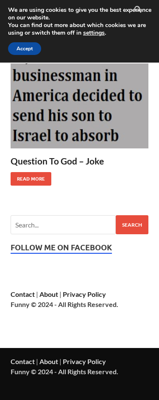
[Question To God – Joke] (79, 105)
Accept (25, 48)
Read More (28, 177)
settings (94, 33)
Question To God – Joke (57, 161)
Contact (23, 294)
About (48, 294)
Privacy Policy (84, 294)
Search (132, 225)
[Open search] (137, 9)
